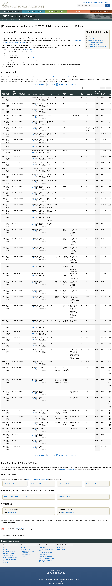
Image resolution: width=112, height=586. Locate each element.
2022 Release (64, 483)
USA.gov (77, 579)
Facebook (48, 573)
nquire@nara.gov (12, 512)
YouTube (59, 573)
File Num (49, 94)
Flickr (64, 573)
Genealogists (24, 547)
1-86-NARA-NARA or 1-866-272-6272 (56, 583)
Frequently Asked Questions (15, 496)
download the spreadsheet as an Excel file (59, 77)
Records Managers (25, 554)
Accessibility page (40, 529)
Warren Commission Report (95, 40)
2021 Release (91, 483)
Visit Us (78, 11)
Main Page (90, 36)
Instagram (53, 573)
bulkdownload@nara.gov (67, 469)
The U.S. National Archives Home (23, 5)
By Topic (5, 547)
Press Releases (64, 496)
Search (107, 5)
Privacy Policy (49, 579)
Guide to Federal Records (45, 552)
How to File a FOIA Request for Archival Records (46, 561)
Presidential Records (8, 555)
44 (62, 84)
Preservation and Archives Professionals (27, 552)
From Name (64, 93)
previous (41, 84)
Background (91, 38)
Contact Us (107, 2)
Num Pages (82, 93)
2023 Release (36, 483)
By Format (5, 549)
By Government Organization (10, 551)
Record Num (8, 93)
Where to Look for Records (46, 556)
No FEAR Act (71, 579)
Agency (28, 94)
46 (66, 84)
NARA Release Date (14, 93)
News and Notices (61, 547)
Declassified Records (44, 554)
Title (71, 94)
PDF (33, 99)
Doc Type (42, 94)
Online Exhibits (6, 562)
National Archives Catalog (9, 553)
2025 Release (9, 483)
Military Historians (25, 549)
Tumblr (56, 573)
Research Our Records (11, 11)
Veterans (23, 556)
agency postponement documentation (37, 479)
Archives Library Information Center (9, 559)
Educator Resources (56, 11)
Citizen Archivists (88, 2)
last (75, 84)
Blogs (61, 573)
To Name (57, 94)
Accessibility (42, 579)
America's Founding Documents (101, 11)
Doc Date (34, 94)
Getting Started (43, 547)
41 (55, 84)
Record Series (97, 92)
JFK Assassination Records (25, 19)
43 (59, 84)
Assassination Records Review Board (98, 46)
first (36, 84)
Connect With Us (56, 570)
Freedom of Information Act (60, 579)
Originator (89, 94)
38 (47, 84)
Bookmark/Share (98, 2)
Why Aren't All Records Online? (46, 558)
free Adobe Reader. (20, 528)
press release (28, 49)
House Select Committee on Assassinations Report (95, 43)
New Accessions (61, 549)
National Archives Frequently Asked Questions (46, 550)
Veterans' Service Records (33, 11)
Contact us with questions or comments (11, 537)
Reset (108, 88)
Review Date (103, 93)
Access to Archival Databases (10, 557)
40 (52, 84)
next (72, 84)
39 (50, 84)
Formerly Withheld (22, 93)
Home (3, 19)
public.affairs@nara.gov (68, 512)
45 (64, 84)
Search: (80, 88)
